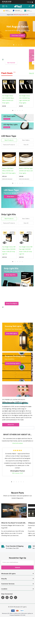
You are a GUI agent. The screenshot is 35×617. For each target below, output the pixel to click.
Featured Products (9, 145)
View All (26, 145)
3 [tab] (17, 110)
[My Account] (29, 6)
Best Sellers (25, 140)
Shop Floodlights (11, 303)
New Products (9, 140)
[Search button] (6, 6)
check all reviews (17, 443)
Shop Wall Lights (11, 333)
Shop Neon (10, 196)
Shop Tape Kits (10, 275)
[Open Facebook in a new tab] (2, 597)
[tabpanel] (17, 31)
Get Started (11, 63)
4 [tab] (18, 481)
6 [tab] (23, 481)
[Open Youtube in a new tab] (11, 597)
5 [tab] (22, 110)
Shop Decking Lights (12, 363)
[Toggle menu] (3, 6)
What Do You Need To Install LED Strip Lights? (13, 523)
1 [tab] (12, 110)
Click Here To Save (18, 35)
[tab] (13, 44)
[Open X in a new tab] (15, 597)
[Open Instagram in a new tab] (7, 597)
